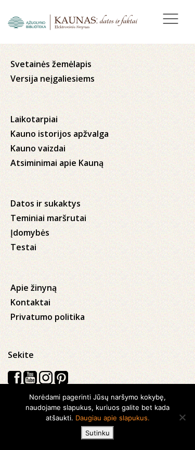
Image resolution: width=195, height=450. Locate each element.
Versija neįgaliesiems (52, 78)
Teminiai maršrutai (48, 218)
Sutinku (97, 433)
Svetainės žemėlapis (51, 64)
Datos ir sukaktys (45, 203)
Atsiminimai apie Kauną (56, 163)
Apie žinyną (33, 287)
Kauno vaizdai (38, 148)
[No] (182, 417)
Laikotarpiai (34, 119)
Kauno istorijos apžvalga (59, 133)
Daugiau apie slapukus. (112, 418)
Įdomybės (29, 232)
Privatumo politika (47, 317)
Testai (23, 247)
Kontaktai (30, 302)
